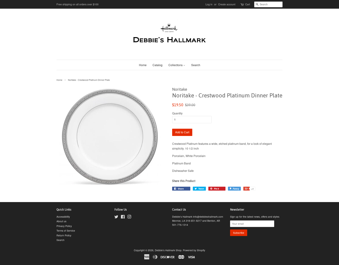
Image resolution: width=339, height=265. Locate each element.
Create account (226, 4)
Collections (175, 65)
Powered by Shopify (194, 250)
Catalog (157, 65)
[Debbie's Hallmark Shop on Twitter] (116, 217)
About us (61, 221)
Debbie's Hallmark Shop (168, 250)
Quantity (177, 113)
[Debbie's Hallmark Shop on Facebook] (123, 217)
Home (143, 65)
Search (195, 65)
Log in (209, 4)
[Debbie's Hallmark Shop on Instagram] (129, 217)
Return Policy (63, 235)
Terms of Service (65, 230)
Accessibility (63, 216)
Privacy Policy (64, 226)
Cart (247, 4)
